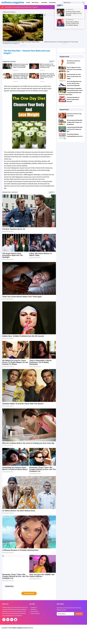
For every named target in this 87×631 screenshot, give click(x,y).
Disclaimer (34, 609)
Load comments (29, 593)
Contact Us (34, 607)
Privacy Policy (35, 611)
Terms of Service (35, 613)
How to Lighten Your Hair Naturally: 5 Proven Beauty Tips (74, 69)
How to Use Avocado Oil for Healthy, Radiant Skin (18, 7)
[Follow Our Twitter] (7, 619)
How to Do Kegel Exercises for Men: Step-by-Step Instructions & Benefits (74, 83)
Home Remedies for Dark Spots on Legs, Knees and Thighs (74, 76)
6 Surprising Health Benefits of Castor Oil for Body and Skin (74, 129)
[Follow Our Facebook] (4, 619)
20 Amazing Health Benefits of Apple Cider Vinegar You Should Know (74, 122)
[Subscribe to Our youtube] (15, 619)
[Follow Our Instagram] (11, 619)
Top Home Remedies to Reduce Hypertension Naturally (73, 99)
